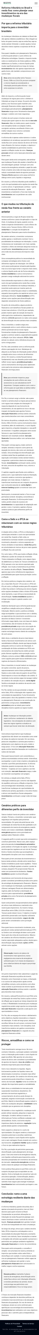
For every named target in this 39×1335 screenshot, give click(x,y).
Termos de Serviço (28, 1323)
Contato (19, 1326)
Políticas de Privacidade (12, 1323)
